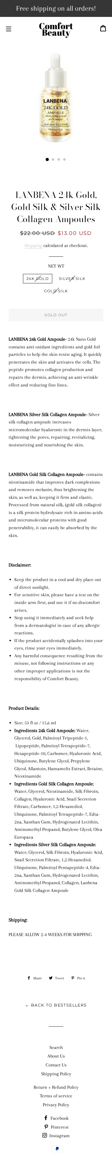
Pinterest (59, 1127)
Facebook (59, 1118)
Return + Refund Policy (56, 1087)
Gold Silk (56, 291)
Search (56, 1047)
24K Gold (37, 278)
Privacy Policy (56, 1104)
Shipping (33, 245)
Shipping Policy (56, 1073)
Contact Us (56, 1065)
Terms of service (56, 1096)
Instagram (59, 1135)
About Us (56, 1056)
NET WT (56, 266)
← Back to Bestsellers (56, 1005)
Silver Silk (72, 278)
